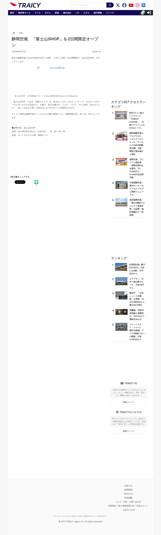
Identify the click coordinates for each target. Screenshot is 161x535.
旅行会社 (67, 12)
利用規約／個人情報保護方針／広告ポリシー (128, 505)
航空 (12, 12)
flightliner (96, 51)
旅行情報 (98, 12)
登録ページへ (129, 402)
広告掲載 (128, 497)
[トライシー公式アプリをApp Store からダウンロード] (24, 498)
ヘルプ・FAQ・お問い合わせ (128, 501)
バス (77, 12)
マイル (38, 12)
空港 (21, 33)
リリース (110, 12)
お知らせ (128, 485)
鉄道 (57, 12)
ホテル (48, 12)
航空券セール (24, 12)
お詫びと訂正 (129, 509)
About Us (128, 493)
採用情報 (128, 489)
